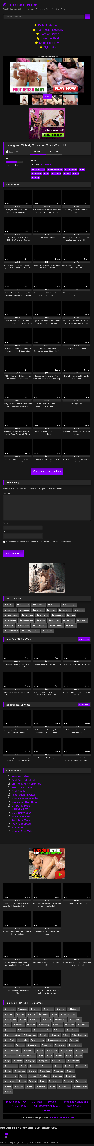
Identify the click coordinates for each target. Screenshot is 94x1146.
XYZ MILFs (18, 827)
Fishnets (25, 610)
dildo (24, 1019)
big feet (9, 1014)
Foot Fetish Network (50, 29)
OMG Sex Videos (21, 813)
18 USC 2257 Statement (47, 1106)
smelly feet (11, 1081)
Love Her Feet (49, 38)
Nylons (42, 620)
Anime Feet (24, 605)
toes (53, 1086)
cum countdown (69, 1014)
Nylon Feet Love (49, 42)
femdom (59, 1030)
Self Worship (57, 626)
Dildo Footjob (70, 605)
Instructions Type (16, 1101)
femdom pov (31, 1035)
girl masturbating (13, 1050)
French (52, 610)
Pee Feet (69, 620)
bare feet (36, 1009)
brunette (44, 1014)
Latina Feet (11, 620)
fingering (55, 1035)
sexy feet (58, 1076)
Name (6, 523)
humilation (82, 1050)
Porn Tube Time (21, 820)
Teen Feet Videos (21, 824)
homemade (67, 1050)
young (9, 1091)
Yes (6, 1134)
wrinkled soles (81, 1086)
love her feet (59, 1061)
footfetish (24, 1040)
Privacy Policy (20, 1106)
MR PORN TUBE (21, 805)
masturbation (12, 1066)
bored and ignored (56, 169)
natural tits (83, 1066)
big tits (21, 1014)
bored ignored (72, 169)
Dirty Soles (11, 610)
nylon (9, 1071)
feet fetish (37, 173)
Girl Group (29, 615)
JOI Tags (37, 1101)
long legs (31, 1061)
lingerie (19, 1061)
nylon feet (21, 1071)
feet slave (83, 1025)
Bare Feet (54, 605)
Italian (72, 615)
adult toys (10, 1009)
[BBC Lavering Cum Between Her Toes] (47, 878)
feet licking (45, 1025)
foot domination (80, 1035)
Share (55, 151)
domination (61, 1019)
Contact (47, 1110)
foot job (9, 1045)
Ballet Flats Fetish (49, 25)
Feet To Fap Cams (22, 787)
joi (42, 1055)
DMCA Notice (74, 1106)
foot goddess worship (58, 1040)
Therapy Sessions (31, 631)
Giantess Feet (12, 615)
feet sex (71, 1025)
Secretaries (24, 626)
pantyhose (46, 1071)
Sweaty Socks (39, 169)
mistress (47, 1066)
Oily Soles (55, 620)
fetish (44, 1035)
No (6, 1137)
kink (50, 1055)
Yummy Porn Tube (22, 831)
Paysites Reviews (22, 816)
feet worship (25, 1030)
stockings (82, 1081)
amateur (23, 1009)
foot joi (21, 1045)
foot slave (61, 1045)
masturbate (74, 1061)
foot (47, 173)
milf (24, 1066)
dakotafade (46, 164)
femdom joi (73, 1030)
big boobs (74, 1009)
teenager (41, 1086)
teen (30, 1086)
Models (52, 1101)
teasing (36, 178)
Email (6, 531)
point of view (11, 1076)
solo (43, 1081)
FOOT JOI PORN (22, 5)
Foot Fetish (18, 791)
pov (24, 1076)
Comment (7, 493)
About (39, 151)
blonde (32, 1014)
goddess (29, 1050)
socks (23, 1081)
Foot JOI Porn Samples (25, 798)
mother (69, 1066)
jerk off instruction (28, 1055)
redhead (45, 1076)
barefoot (49, 1009)
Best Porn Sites (21, 776)
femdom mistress (13, 1035)
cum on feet (11, 1019)
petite (71, 1071)
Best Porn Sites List (23, 780)
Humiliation (59, 615)
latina (80, 1055)
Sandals (10, 626)
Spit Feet (72, 626)
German (80, 610)
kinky (60, 1055)
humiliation (11, 1055)
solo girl (69, 1081)
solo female (55, 1081)
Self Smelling (40, 626)
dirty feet (35, 1019)
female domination (43, 1030)
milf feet (35, 1066)
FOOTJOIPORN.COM (61, 1117)
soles (34, 1081)
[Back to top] (86, 1138)
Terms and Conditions (75, 1101)
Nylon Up (50, 47)
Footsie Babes (49, 34)
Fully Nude (66, 610)
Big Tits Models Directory (26, 783)
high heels (53, 1050)
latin (69, 1055)
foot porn (47, 1045)
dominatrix (76, 1019)
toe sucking (65, 1086)
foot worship (75, 1045)
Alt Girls (10, 605)
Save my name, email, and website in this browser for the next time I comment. (40, 542)
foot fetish (57, 173)
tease (77, 173)
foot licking (34, 1045)
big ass (61, 1009)
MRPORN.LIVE (20, 809)
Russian (83, 620)
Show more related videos (47, 471)
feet (83, 169)
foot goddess (39, 1040)
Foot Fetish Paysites (23, 794)
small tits (71, 1076)
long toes (44, 1061)
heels (41, 1050)
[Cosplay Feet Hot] (47, 138)
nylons (33, 1071)
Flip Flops (39, 610)
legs (8, 1061)
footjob (75, 1040)
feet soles (10, 1030)
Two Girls (48, 631)
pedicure (59, 1071)
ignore (68, 173)
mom (59, 1066)
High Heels (43, 615)
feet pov (58, 1025)
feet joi (32, 1025)
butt (55, 1014)
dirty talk (48, 1019)
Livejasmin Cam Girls (24, 802)
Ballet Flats (39, 605)
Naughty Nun (28, 620)
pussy (33, 1076)
